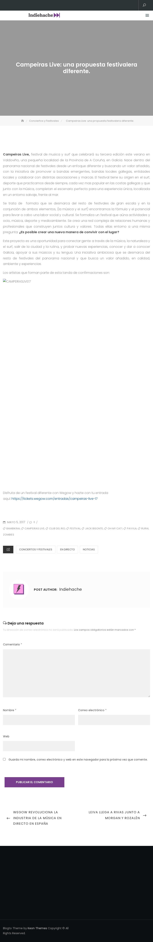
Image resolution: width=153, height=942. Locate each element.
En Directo (67, 549)
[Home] (23, 121)
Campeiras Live (34, 528)
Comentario (12, 644)
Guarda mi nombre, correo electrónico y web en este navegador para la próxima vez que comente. (78, 760)
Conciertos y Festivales (35, 549)
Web (6, 736)
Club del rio (57, 528)
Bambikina (13, 528)
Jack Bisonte (94, 528)
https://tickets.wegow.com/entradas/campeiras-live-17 (55, 498)
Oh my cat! (115, 528)
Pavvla (132, 528)
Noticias (89, 549)
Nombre (9, 710)
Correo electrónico (92, 710)
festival (75, 528)
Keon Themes (37, 928)
